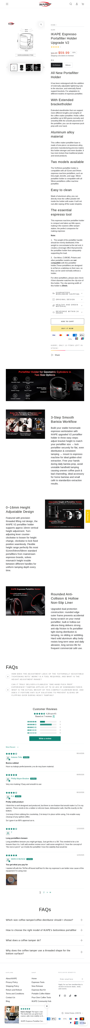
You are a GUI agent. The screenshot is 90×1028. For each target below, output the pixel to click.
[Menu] (7, 4)
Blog (8, 1001)
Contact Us (10, 997)
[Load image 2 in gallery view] (21, 67)
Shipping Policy (12, 986)
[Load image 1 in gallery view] (13, 67)
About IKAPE (11, 979)
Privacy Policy (12, 982)
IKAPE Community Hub (41, 1001)
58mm (69, 65)
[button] (71, 4)
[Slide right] (43, 67)
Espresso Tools (38, 982)
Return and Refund (14, 990)
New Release (37, 986)
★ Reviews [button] (88, 516)
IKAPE (53, 30)
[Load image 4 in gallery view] (37, 67)
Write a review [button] (45, 739)
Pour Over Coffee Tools (41, 997)
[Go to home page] (45, 4)
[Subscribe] (82, 979)
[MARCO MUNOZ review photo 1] (11, 879)
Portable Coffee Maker (41, 994)
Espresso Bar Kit (39, 990)
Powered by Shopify (12, 1016)
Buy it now (67, 328)
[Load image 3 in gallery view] (29, 67)
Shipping (54, 56)
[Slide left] (7, 67)
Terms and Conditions (15, 994)
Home (53, 25)
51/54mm (57, 65)
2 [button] (43, 892)
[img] (11, 754)
